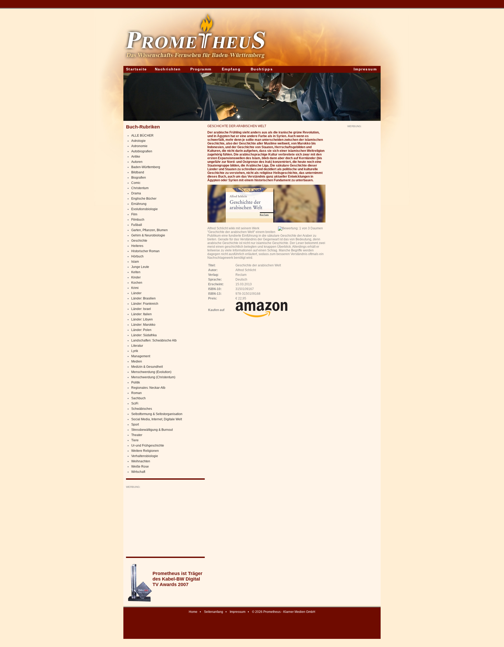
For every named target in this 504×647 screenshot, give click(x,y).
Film (134, 214)
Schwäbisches (141, 409)
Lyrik (134, 351)
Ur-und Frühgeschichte (147, 445)
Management (140, 356)
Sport (135, 424)
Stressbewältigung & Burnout (152, 430)
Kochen (136, 282)
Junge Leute (140, 267)
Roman (136, 393)
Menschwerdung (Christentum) (153, 377)
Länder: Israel (141, 309)
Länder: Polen (141, 330)
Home (193, 612)
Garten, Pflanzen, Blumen (149, 230)
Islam (135, 261)
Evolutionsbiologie (144, 209)
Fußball (136, 225)
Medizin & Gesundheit (147, 367)
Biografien (138, 177)
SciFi (134, 403)
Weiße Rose (140, 466)
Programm (201, 69)
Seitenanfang (213, 612)
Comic (135, 183)
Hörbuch (137, 256)
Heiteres (137, 246)
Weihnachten (140, 461)
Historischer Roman (145, 251)
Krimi (135, 288)
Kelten (135, 272)
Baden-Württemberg (145, 167)
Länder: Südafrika (144, 335)
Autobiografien (141, 151)
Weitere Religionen (145, 451)
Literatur (137, 346)
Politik (135, 382)
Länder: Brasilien (143, 298)
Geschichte (139, 240)
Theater (136, 435)
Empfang (231, 69)
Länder (136, 293)
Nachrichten (168, 69)
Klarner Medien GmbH (299, 612)
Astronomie (139, 146)
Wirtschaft (138, 472)
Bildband (137, 172)
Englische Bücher (143, 198)
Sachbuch (138, 398)
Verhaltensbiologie (144, 456)
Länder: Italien (141, 314)
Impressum (365, 69)
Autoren (137, 162)
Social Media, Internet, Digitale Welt (156, 419)
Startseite (136, 69)
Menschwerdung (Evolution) (151, 372)
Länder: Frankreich (144, 304)
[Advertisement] (165, 521)
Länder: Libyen (142, 319)
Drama (136, 193)
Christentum (140, 188)
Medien (136, 361)
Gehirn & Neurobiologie (148, 235)
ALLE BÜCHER (142, 135)
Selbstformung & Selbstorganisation (156, 414)
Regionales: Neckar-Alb (148, 388)
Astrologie (138, 141)
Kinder (136, 277)
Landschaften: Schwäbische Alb (154, 340)
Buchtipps (262, 69)
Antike (135, 156)
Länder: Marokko (143, 325)
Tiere (135, 440)
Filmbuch (137, 219)
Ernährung (138, 204)
